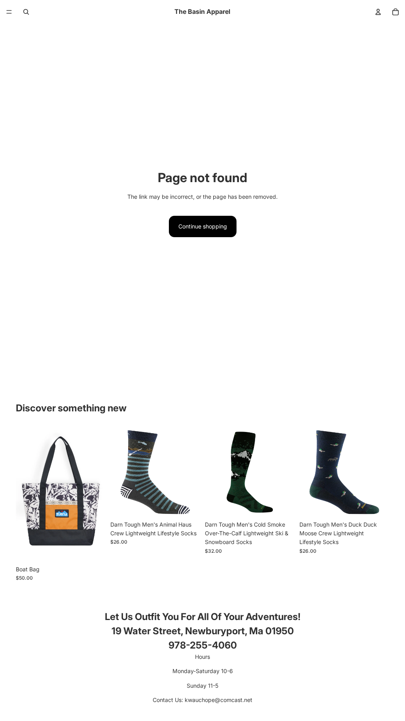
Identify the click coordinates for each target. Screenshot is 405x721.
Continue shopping (202, 226)
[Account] (378, 12)
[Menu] (9, 12)
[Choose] (93, 549)
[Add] (188, 505)
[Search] (26, 12)
